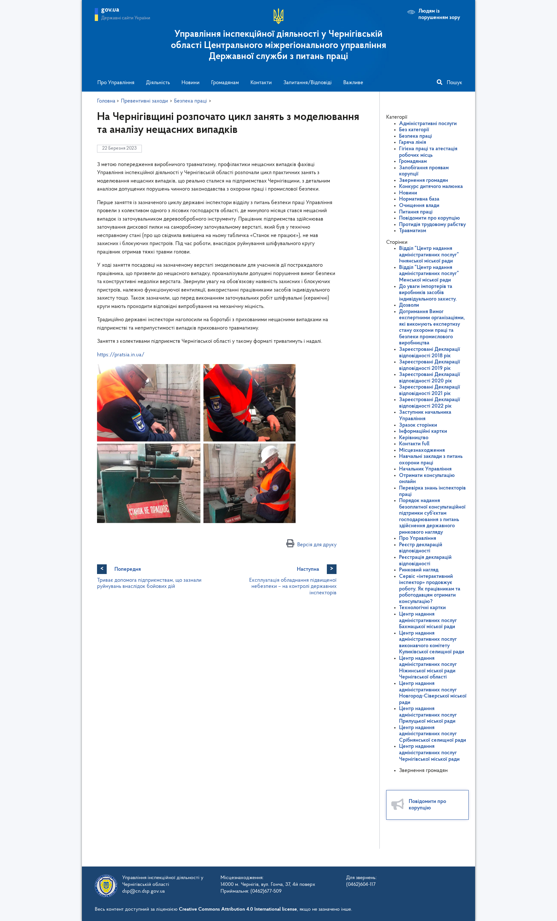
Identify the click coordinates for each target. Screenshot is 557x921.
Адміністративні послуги (428, 123)
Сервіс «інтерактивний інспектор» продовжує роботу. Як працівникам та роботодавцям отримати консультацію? (429, 589)
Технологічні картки (422, 607)
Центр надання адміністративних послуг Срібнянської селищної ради (432, 734)
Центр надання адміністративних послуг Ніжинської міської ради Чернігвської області (428, 668)
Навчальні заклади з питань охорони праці (431, 460)
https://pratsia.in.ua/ (120, 355)
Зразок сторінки (418, 425)
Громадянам (225, 82)
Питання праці (416, 212)
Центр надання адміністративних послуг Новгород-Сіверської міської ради (432, 693)
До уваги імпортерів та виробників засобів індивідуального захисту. (428, 293)
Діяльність (158, 82)
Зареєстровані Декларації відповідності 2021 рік (429, 390)
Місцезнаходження (422, 450)
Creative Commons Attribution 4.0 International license (238, 909)
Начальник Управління (425, 469)
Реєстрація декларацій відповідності (425, 561)
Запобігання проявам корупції (424, 171)
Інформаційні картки (423, 431)
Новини (190, 82)
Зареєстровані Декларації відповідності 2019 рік (429, 365)
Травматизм (412, 230)
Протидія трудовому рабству (432, 224)
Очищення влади (419, 205)
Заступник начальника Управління (425, 415)
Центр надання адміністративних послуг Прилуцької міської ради (428, 715)
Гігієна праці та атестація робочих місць (428, 152)
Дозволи (409, 305)
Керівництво (413, 438)
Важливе (353, 82)
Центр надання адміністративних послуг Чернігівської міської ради (429, 753)
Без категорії (414, 130)
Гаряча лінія (412, 142)
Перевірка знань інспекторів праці (432, 491)
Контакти (261, 82)
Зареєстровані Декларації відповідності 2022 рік (429, 403)
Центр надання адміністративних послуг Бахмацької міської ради (428, 620)
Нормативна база (419, 199)
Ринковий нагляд (418, 570)
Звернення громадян (423, 180)
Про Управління (115, 82)
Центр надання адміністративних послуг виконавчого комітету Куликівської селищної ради (431, 642)
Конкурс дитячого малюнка (431, 186)
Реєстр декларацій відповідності (420, 548)
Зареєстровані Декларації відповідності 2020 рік (429, 378)
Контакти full (414, 444)
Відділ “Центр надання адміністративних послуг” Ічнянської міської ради (429, 255)
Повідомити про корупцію (429, 218)
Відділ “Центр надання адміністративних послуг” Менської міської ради (429, 274)
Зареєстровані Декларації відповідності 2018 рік (429, 353)
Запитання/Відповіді (307, 82)
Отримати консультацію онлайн (427, 479)
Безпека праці (415, 136)
